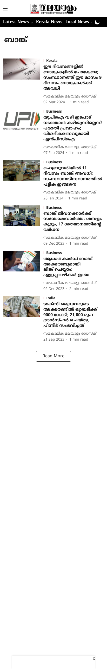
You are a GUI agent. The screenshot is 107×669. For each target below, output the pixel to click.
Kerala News (49, 22)
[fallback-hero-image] (23, 82)
